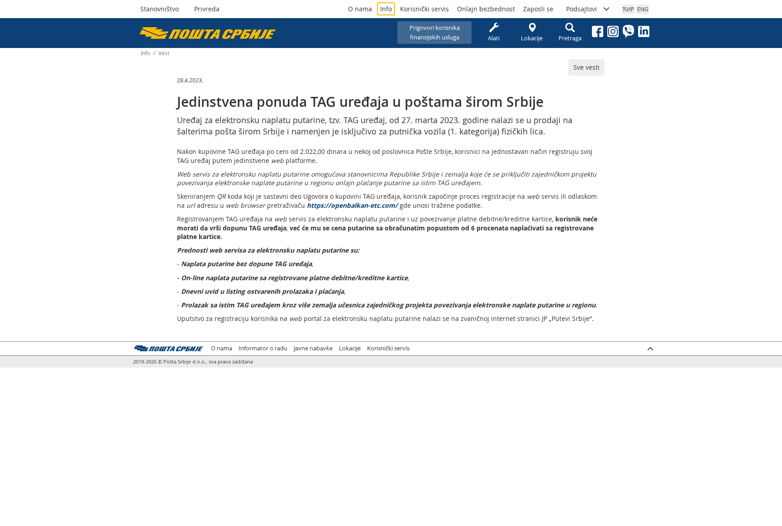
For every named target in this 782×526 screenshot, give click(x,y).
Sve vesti (586, 67)
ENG (642, 9)
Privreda (206, 9)
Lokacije (532, 38)
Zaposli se (538, 9)
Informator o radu (262, 348)
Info (386, 9)
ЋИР (628, 9)
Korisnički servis (424, 9)
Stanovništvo (159, 9)
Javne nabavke (313, 348)
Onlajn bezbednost (486, 9)
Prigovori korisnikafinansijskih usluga (435, 32)
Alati (494, 38)
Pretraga (570, 38)
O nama (360, 9)
